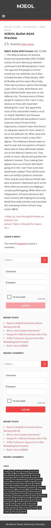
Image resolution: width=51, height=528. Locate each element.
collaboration (19, 479)
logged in (22, 243)
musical (42, 495)
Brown (26, 475)
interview (21, 487)
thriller (21, 503)
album (25, 471)
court (31, 479)
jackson (31, 487)
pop (39, 499)
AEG (11, 471)
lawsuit (41, 487)
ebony (7, 483)
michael (8, 495)
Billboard (9, 475)
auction (34, 471)
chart (7, 479)
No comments (30, 27)
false (14, 483)
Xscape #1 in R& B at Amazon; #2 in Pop (27, 334)
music (34, 495)
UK (40, 508)
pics (33, 499)
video (7, 512)
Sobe (6, 503)
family (22, 483)
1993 (6, 471)
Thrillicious (24, 508)
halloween (9, 487)
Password (10, 282)
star (13, 503)
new (18, 499)
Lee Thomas (9, 491)
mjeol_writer (27, 44)
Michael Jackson (21, 495)
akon (18, 471)
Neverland (9, 499)
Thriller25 (32, 503)
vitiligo (15, 512)
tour (34, 508)
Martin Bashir (34, 491)
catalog (35, 475)
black (18, 475)
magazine (21, 491)
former (37, 483)
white (23, 512)
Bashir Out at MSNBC (17, 345)
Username (11, 271)
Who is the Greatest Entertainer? (23, 330)
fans (29, 483)
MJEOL (25, 6)
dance (39, 479)
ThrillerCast (10, 508)
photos (26, 499)
